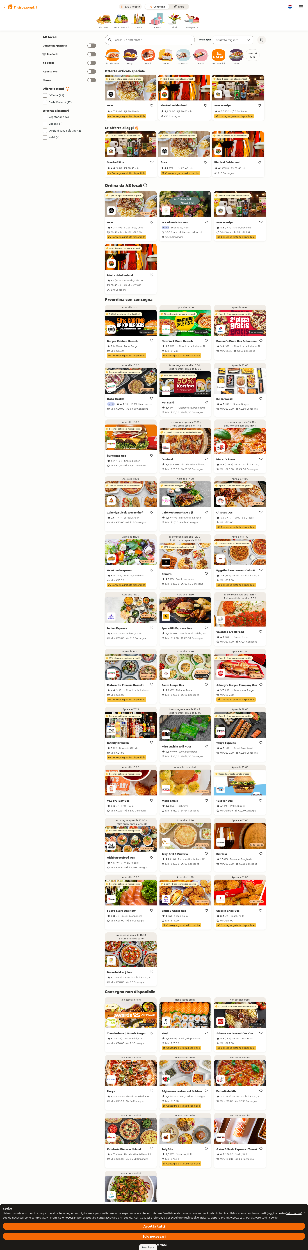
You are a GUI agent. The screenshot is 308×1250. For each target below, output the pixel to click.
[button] (20, 7)
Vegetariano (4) (59, 117)
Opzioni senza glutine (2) (65, 130)
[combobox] (153, 40)
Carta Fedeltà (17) (60, 102)
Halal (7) (54, 137)
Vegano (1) (55, 124)
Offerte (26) (56, 95)
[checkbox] (113, 57)
